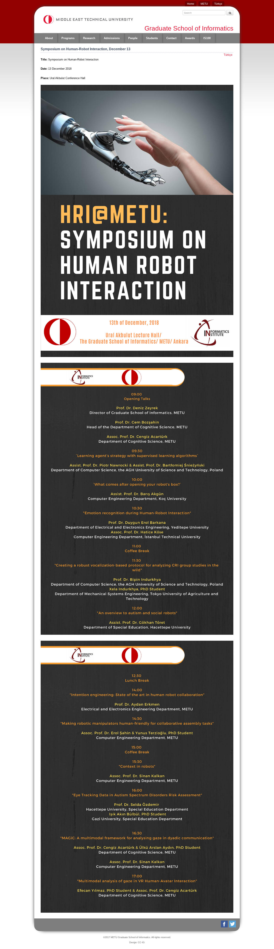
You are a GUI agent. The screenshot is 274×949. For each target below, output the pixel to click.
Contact (171, 38)
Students (152, 38)
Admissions (112, 38)
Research (89, 38)
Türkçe (218, 3)
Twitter (233, 924)
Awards (190, 38)
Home (190, 3)
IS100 (207, 38)
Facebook (224, 924)
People (132, 38)
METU (204, 3)
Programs (67, 38)
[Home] (88, 19)
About (49, 38)
